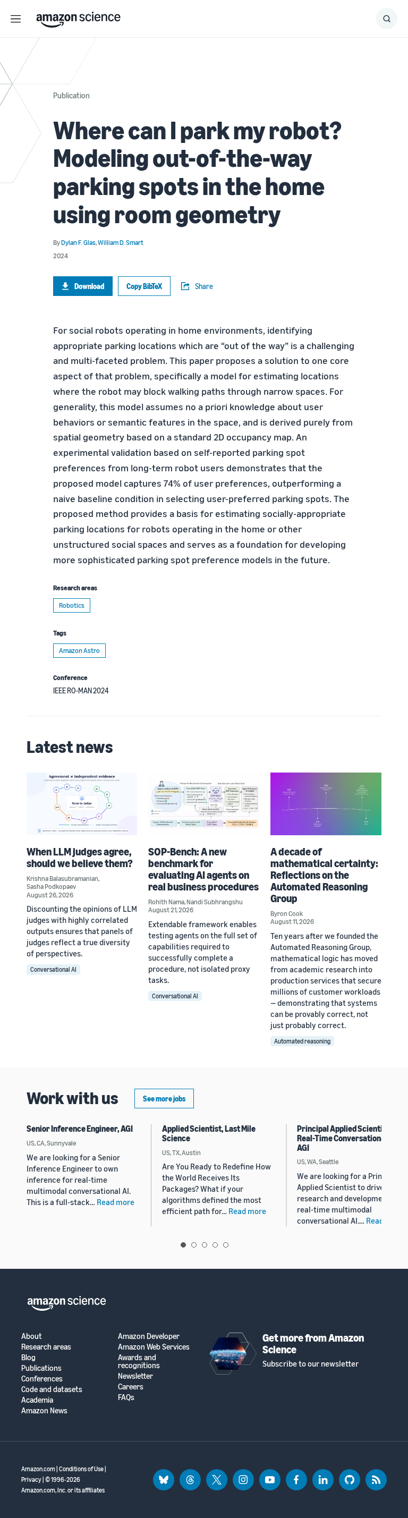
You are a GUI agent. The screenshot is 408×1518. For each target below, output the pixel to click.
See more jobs (164, 1098)
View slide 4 (215, 1245)
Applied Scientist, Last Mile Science (209, 1133)
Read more (115, 1202)
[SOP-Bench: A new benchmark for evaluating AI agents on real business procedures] (203, 804)
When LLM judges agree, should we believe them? (80, 857)
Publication (71, 95)
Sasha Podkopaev (51, 886)
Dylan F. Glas (78, 242)
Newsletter (135, 1376)
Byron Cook (286, 913)
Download (89, 286)
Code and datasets (51, 1389)
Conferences (42, 1379)
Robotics (71, 605)
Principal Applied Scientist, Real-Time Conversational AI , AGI (348, 1137)
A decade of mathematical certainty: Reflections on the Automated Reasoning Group (324, 874)
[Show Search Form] (386, 18)
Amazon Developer (149, 1336)
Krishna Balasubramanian (62, 878)
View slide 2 (194, 1245)
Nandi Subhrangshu (214, 901)
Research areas (46, 1347)
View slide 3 (204, 1245)
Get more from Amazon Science (313, 1343)
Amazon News (44, 1410)
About (31, 1336)
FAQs (126, 1397)
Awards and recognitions (139, 1361)
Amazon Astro (79, 650)
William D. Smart (120, 242)
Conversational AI (53, 969)
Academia (37, 1400)
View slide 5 (225, 1245)
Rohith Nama (166, 901)
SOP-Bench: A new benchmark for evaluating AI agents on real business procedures (203, 869)
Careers (130, 1386)
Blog (28, 1357)
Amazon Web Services (154, 1347)
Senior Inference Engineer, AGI (80, 1128)
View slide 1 (183, 1245)
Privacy (31, 1479)
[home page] (78, 17)
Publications (41, 1368)
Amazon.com (38, 1469)
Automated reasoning (302, 1041)
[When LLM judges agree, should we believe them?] (82, 804)
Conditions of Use (81, 1469)
